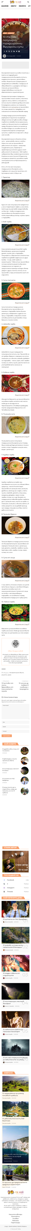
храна (9, 675)
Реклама (15, 1221)
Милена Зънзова (8, 978)
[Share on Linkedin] (14, 51)
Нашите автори (15, 1214)
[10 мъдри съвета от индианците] (15, 963)
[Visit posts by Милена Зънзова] (4, 978)
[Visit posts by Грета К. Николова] (4, 1006)
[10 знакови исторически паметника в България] (15, 935)
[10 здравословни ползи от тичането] (25, 751)
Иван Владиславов (11, 56)
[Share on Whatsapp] (11, 51)
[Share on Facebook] (7, 51)
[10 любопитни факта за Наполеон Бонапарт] (15, 1019)
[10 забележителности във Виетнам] (15, 1109)
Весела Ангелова (9, 921)
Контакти (15, 1216)
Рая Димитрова (9, 1062)
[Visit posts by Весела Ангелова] (4, 922)
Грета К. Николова (9, 1006)
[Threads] (15, 891)
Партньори (15, 1223)
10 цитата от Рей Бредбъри (15, 919)
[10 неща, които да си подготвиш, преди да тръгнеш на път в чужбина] (25, 791)
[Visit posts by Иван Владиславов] (4, 56)
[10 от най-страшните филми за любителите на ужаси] (15, 1047)
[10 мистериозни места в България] (25, 771)
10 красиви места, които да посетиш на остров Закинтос (15, 1156)
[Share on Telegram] (16, 51)
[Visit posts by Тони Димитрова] (4, 950)
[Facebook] (15, 880)
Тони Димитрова (9, 950)
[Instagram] (15, 888)
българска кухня (14, 672)
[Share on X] (9, 51)
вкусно (22, 672)
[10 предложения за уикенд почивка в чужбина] (15, 1084)
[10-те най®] (15, 2)
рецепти (4, 675)
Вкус (5, 33)
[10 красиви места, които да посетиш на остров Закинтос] (15, 1145)
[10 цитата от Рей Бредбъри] (25, 780)
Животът (11, 33)
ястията (15, 107)
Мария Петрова (6, 1187)
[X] (15, 884)
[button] (3, 2)
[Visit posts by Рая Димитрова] (4, 1062)
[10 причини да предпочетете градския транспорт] (15, 1173)
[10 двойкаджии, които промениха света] (25, 761)
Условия (15, 1218)
